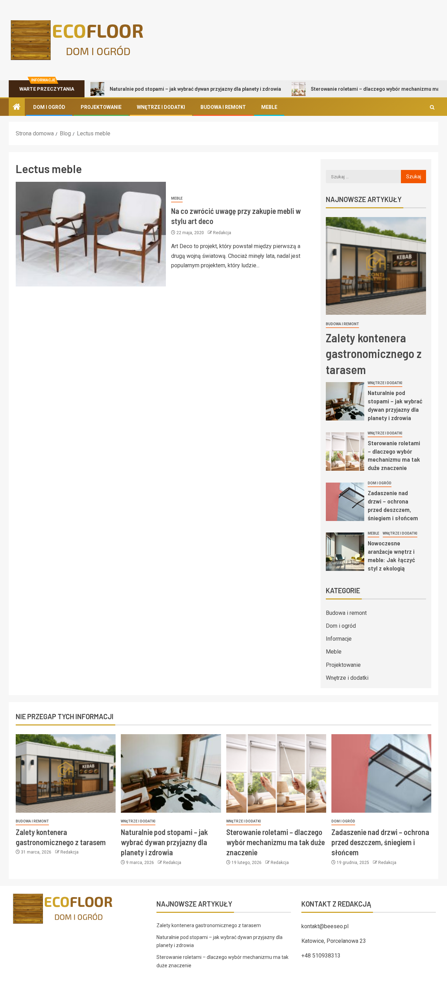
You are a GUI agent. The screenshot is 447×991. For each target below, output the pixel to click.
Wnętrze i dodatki (161, 107)
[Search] (432, 107)
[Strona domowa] (17, 107)
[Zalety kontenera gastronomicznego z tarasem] (376, 266)
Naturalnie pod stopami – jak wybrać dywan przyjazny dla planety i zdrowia (170, 89)
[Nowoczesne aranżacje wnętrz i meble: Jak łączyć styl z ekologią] (345, 551)
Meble (269, 107)
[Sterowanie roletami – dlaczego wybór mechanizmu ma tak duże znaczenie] (345, 451)
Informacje (339, 638)
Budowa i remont (223, 107)
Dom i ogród (49, 107)
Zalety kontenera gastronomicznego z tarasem (374, 353)
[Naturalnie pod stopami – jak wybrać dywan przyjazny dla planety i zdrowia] (345, 401)
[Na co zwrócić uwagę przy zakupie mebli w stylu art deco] (91, 234)
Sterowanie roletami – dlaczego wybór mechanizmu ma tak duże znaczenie (394, 455)
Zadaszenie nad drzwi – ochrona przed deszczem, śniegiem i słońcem (393, 505)
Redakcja (222, 232)
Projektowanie (101, 107)
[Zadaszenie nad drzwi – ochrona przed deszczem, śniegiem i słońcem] (345, 502)
